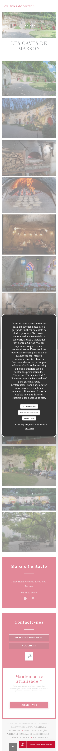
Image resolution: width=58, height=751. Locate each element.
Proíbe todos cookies (29, 412)
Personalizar (29, 418)
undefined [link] (29, 428)
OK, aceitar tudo (29, 406)
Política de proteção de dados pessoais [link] (30, 424)
